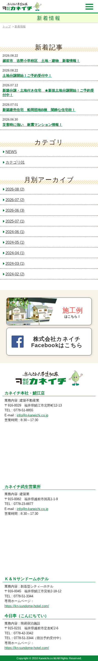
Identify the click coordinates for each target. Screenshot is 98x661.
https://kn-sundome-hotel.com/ (27, 606)
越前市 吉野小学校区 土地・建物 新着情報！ (41, 61)
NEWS (11, 152)
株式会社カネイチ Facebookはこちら (57, 342)
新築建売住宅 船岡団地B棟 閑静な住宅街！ (39, 110)
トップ (7, 26)
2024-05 (15, 242)
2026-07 (15, 200)
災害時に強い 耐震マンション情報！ (32, 125)
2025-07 (15, 221)
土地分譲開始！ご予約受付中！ (27, 76)
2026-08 (15, 189)
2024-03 (15, 263)
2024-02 (15, 274)
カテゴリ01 (15, 162)
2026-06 (15, 210)
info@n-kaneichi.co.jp (32, 415)
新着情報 (20, 26)
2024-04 (15, 253)
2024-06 (15, 232)
